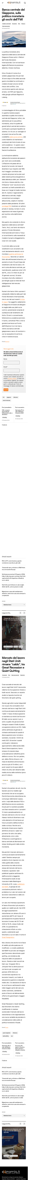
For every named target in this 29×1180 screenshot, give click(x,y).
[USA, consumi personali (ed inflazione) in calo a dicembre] (8, 414)
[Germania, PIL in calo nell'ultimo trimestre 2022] (20, 414)
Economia (14, 23)
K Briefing (4, 417)
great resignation (6, 1031)
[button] (3, 3)
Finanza (23, 23)
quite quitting (6, 1034)
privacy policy (12, 378)
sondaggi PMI (6, 206)
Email (6, 367)
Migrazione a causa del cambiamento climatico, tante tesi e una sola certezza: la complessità (13, 593)
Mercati (20, 645)
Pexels (6, 1025)
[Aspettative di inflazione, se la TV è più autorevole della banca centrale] (14, 1141)
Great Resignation (8, 936)
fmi (3, 397)
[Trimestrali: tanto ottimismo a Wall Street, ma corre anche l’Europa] (14, 632)
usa (12, 1034)
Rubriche (22, 673)
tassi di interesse (6, 400)
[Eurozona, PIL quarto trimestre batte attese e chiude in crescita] (20, 1048)
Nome (5, 359)
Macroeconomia (6, 26)
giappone (9, 397)
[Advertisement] (14, 489)
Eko (19, 23)
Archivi (3, 601)
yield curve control (16, 137)
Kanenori (7, 341)
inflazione (15, 397)
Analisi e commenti (6, 23)
